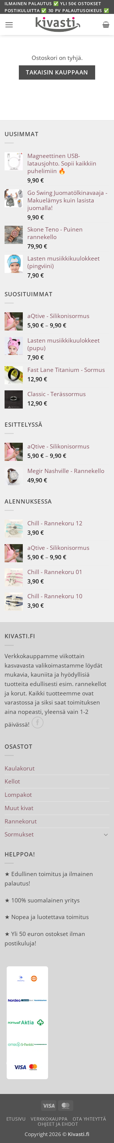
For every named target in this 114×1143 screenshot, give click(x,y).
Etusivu (16, 1119)
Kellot (12, 781)
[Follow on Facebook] (38, 723)
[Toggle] (105, 834)
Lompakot (18, 794)
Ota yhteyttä (89, 1119)
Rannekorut (21, 821)
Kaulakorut (20, 768)
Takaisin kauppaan (57, 72)
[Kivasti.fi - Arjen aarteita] (58, 24)
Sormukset (19, 834)
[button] (9, 24)
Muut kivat (19, 808)
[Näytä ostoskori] (105, 24)
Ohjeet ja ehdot (58, 1124)
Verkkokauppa (49, 1119)
